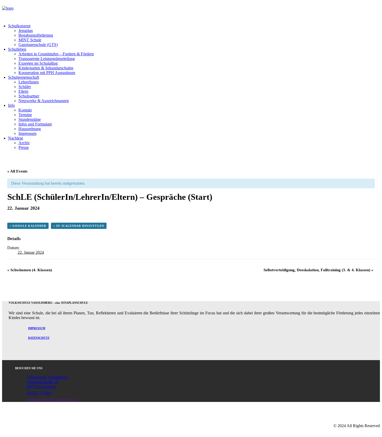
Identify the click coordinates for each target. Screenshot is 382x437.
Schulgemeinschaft (23, 77)
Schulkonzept (19, 26)
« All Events (17, 171)
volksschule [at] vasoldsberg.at (52, 399)
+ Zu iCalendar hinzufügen (78, 225)
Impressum (27, 133)
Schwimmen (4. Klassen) (29, 270)
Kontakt (25, 110)
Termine (25, 114)
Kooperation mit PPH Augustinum (46, 72)
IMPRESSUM (36, 328)
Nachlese (15, 138)
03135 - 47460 (39, 393)
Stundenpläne (29, 119)
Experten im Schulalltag (38, 63)
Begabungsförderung (35, 35)
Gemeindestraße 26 (42, 382)
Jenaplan (25, 30)
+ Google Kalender (28, 225)
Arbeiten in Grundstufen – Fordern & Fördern (56, 54)
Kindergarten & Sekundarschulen (45, 68)
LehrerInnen (28, 82)
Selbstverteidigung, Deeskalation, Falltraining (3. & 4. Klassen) (318, 270)
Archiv (24, 143)
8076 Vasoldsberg (41, 386)
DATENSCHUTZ (38, 337)
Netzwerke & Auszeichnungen (43, 100)
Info (11, 105)
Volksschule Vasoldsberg (47, 377)
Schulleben (17, 49)
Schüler (24, 86)
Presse (23, 147)
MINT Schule (29, 40)
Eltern (23, 91)
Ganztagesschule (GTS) (38, 44)
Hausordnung (29, 129)
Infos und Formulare (35, 124)
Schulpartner (28, 96)
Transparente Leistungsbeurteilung (46, 58)
